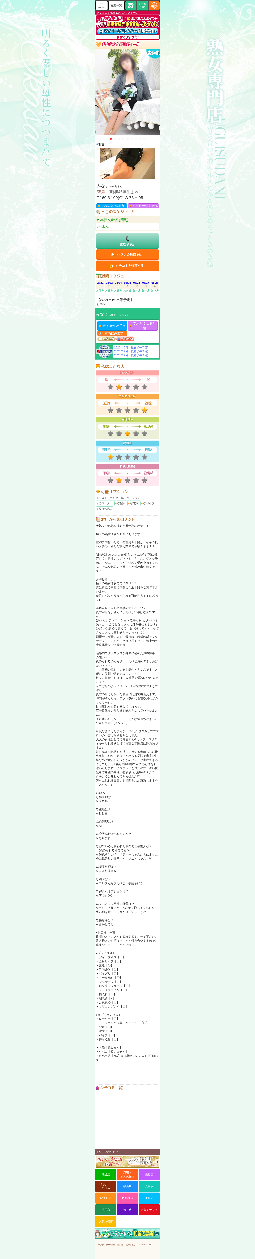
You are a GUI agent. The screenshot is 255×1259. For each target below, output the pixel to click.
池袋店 (106, 1174)
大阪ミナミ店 (149, 1209)
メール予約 (142, 5)
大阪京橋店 (106, 1221)
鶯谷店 (149, 1174)
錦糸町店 (105, 1198)
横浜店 (127, 1186)
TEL (130, 5)
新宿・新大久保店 (127, 1174)
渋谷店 (127, 1209)
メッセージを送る (145, 206)
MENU (101, 7)
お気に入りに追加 (113, 205)
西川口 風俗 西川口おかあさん (123, 1245)
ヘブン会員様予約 (154, 6)
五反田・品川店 (105, 1186)
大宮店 (149, 1186)
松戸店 (106, 1209)
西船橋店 (127, 1198)
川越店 (149, 1198)
